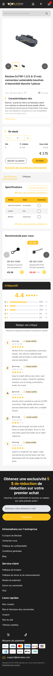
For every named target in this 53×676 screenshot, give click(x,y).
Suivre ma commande (12, 585)
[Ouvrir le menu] (3, 4)
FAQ (4, 590)
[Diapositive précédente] (8, 66)
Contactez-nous (9, 540)
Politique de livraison (11, 570)
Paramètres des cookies (11, 665)
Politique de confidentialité (14, 546)
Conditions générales (12, 551)
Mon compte (8, 604)
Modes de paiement (11, 580)
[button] (33, 4)
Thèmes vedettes (10, 625)
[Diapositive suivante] (45, 66)
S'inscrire (27, 517)
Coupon (5, 614)
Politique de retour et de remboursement (21, 575)
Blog (4, 556)
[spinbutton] (18, 138)
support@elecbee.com (18, 657)
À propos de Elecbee (12, 535)
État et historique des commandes (18, 609)
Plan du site (7, 620)
